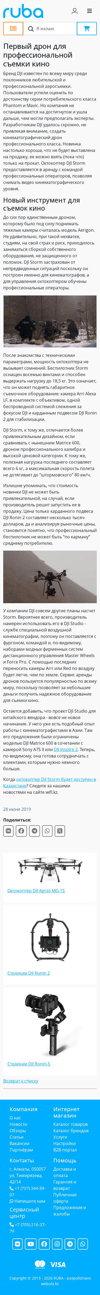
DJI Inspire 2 (66, 749)
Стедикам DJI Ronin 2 (28, 973)
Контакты (22, 1160)
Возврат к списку (20, 1081)
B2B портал (65, 1150)
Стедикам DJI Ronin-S (28, 1064)
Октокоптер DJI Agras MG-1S (36, 891)
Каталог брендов (71, 1131)
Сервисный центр (24, 1212)
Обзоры (18, 1131)
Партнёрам (21, 1150)
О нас (15, 1118)
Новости (18, 1124)
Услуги (60, 1137)
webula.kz (50, 1283)
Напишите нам (29, 1201)
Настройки (64, 1143)
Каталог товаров (70, 1124)
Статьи (16, 1137)
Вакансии (19, 1143)
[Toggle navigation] (89, 11)
